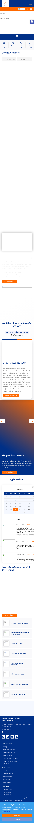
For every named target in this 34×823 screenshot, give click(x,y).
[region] (17, 812)
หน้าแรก (2, 13)
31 (6, 512)
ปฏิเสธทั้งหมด (17, 819)
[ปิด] (32, 804)
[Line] (7, 737)
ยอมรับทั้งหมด (17, 815)
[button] (32, 22)
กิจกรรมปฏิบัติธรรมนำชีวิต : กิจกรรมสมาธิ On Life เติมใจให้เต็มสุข (25, 546)
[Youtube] (12, 737)
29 (29, 509)
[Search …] (27, 9)
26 (15, 509)
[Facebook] (3, 737)
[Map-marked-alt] (16, 737)
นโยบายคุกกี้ (7, 811)
